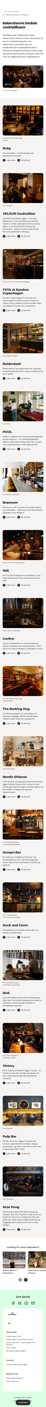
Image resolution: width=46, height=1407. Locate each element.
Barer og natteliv (13, 11)
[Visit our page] (20, 1303)
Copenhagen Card (13, 1336)
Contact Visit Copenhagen (17, 1365)
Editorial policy (12, 1381)
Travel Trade (11, 1348)
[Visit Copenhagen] (12, 1314)
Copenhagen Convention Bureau (19, 1339)
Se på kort (23, 1402)
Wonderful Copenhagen (16, 1351)
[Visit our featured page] (26, 1303)
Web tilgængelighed (14, 1378)
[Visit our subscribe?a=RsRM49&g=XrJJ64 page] (33, 1303)
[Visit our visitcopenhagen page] (13, 1303)
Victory (9, 84)
